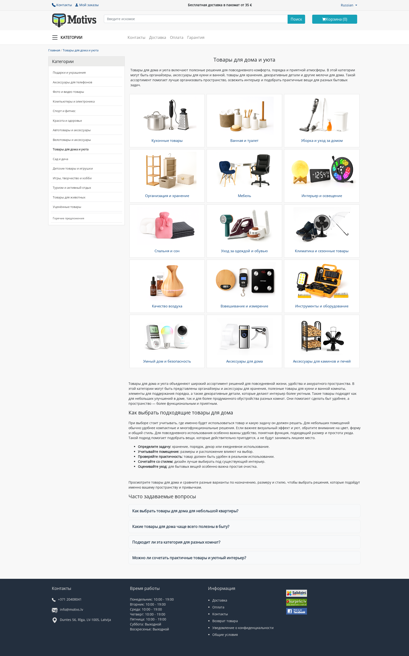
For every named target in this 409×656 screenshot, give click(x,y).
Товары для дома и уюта (80, 50)
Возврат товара (225, 621)
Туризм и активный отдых (72, 187)
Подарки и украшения (69, 72)
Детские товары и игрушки (73, 168)
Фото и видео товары (68, 92)
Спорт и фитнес (64, 111)
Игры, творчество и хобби (72, 178)
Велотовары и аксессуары (72, 140)
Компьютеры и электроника (74, 101)
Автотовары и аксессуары (72, 130)
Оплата (176, 37)
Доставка (157, 37)
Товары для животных (69, 197)
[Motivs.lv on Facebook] (296, 612)
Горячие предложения (68, 218)
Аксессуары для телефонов (72, 82)
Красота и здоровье (67, 120)
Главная (54, 50)
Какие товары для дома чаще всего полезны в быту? (180, 526)
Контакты (64, 5)
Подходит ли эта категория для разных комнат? (176, 542)
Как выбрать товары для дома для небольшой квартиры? (185, 510)
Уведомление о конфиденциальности (243, 627)
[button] (349, 5)
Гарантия (195, 37)
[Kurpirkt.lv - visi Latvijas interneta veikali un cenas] (296, 603)
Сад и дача (60, 159)
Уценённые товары (67, 207)
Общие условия (225, 634)
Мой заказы (89, 5)
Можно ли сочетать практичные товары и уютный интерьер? (189, 557)
